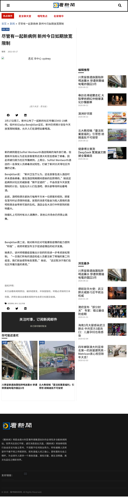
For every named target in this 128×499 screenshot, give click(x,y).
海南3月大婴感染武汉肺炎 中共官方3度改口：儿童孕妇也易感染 (91, 330)
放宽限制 (11, 303)
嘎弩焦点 (42, 16)
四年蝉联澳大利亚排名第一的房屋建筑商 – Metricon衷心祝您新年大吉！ (92, 352)
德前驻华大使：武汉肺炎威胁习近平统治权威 (90, 292)
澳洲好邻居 (85, 113)
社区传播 (22, 303)
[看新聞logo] (64, 7)
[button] (8, 115)
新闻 (12, 23)
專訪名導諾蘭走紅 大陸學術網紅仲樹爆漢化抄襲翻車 (91, 98)
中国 (4, 342)
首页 (4, 23)
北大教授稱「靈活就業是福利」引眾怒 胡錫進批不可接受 (56, 386)
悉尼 (3, 29)
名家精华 (59, 16)
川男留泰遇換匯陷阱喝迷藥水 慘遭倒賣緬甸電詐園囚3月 (19, 386)
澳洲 (7, 29)
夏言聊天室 (25, 16)
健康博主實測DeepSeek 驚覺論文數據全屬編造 (92, 152)
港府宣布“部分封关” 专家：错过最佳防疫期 (91, 310)
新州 (16, 303)
